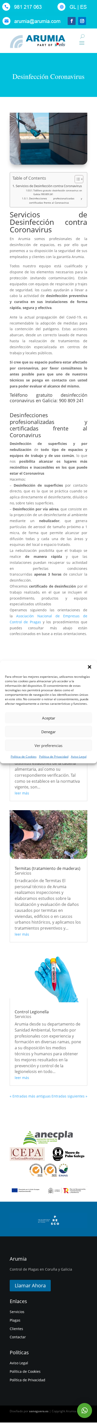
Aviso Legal (79, 756)
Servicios (23, 873)
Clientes (16, 1328)
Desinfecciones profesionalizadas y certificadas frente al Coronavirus (55, 200)
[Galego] (72, 10)
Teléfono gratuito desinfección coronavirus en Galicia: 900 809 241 (57, 192)
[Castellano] (82, 10)
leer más (22, 793)
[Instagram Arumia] (82, 24)
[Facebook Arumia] (71, 24)
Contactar (18, 1337)
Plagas (15, 1320)
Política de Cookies (24, 756)
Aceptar (48, 717)
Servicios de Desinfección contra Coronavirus (49, 186)
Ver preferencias (48, 745)
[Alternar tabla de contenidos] (76, 179)
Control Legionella (32, 1012)
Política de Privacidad (53, 756)
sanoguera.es (38, 1411)
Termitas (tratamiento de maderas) (47, 868)
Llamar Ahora (30, 1285)
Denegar (48, 731)
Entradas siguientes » (69, 1096)
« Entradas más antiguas (30, 1096)
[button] (89, 667)
